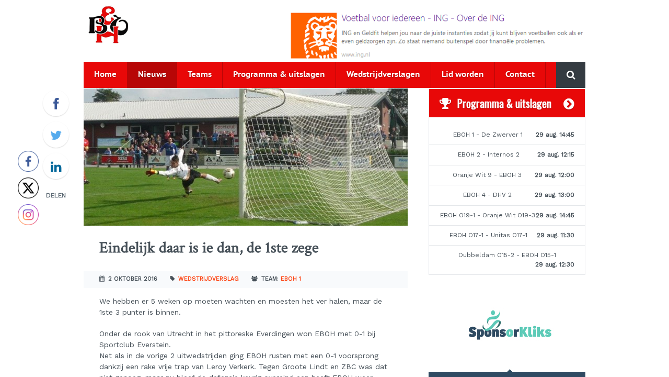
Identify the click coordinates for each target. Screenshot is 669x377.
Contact (520, 74)
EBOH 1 (291, 278)
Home (105, 74)
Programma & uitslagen (279, 74)
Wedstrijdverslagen (383, 74)
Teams (200, 74)
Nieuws (152, 74)
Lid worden (463, 74)
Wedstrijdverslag (208, 278)
